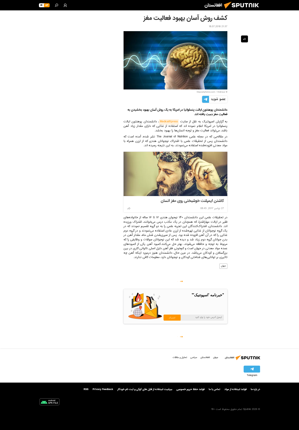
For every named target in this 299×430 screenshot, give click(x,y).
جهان (223, 266)
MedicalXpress (169, 122)
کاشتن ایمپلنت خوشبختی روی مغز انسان (192, 201)
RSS (86, 389)
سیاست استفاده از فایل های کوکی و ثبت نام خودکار (144, 389)
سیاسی (193, 357)
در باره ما (255, 389)
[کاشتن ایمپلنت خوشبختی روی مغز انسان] (175, 174)
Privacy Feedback (103, 389)
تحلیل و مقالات (180, 357)
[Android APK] (49, 402)
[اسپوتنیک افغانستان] (243, 10)
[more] (128, 208)
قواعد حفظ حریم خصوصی (190, 389)
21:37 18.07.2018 (218, 26)
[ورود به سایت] (65, 5)
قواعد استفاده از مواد (235, 389)
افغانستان (205, 357)
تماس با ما (214, 389)
